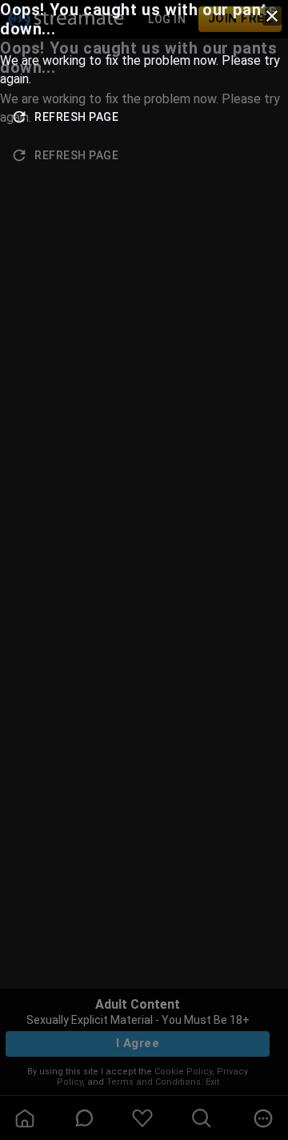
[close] (272, 16)
